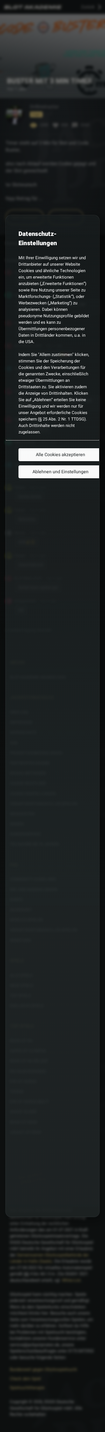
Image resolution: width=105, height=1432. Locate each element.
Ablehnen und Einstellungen (60, 471)
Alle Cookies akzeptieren (60, 454)
